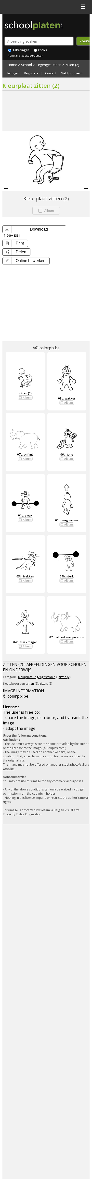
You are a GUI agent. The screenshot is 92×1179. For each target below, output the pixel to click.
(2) (50, 684)
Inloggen (13, 73)
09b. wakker (66, 398)
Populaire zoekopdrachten (25, 55)
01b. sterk (67, 576)
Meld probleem (71, 73)
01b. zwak (25, 515)
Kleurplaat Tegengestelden (36, 677)
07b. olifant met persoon (66, 637)
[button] (26, 260)
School (26, 64)
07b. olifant (25, 454)
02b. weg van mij (67, 520)
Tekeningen (20, 50)
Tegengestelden (48, 64)
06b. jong (66, 454)
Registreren (32, 73)
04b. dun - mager (25, 642)
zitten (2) (72, 64)
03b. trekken (25, 576)
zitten (43, 684)
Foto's (42, 50)
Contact (50, 73)
